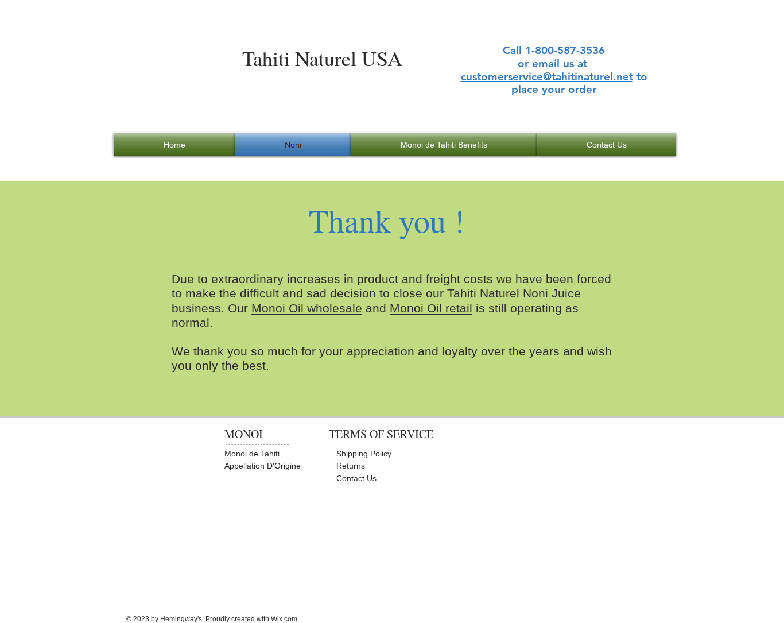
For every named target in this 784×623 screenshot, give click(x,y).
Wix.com (284, 619)
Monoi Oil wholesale (306, 308)
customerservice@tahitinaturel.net (547, 76)
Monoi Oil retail (431, 308)
